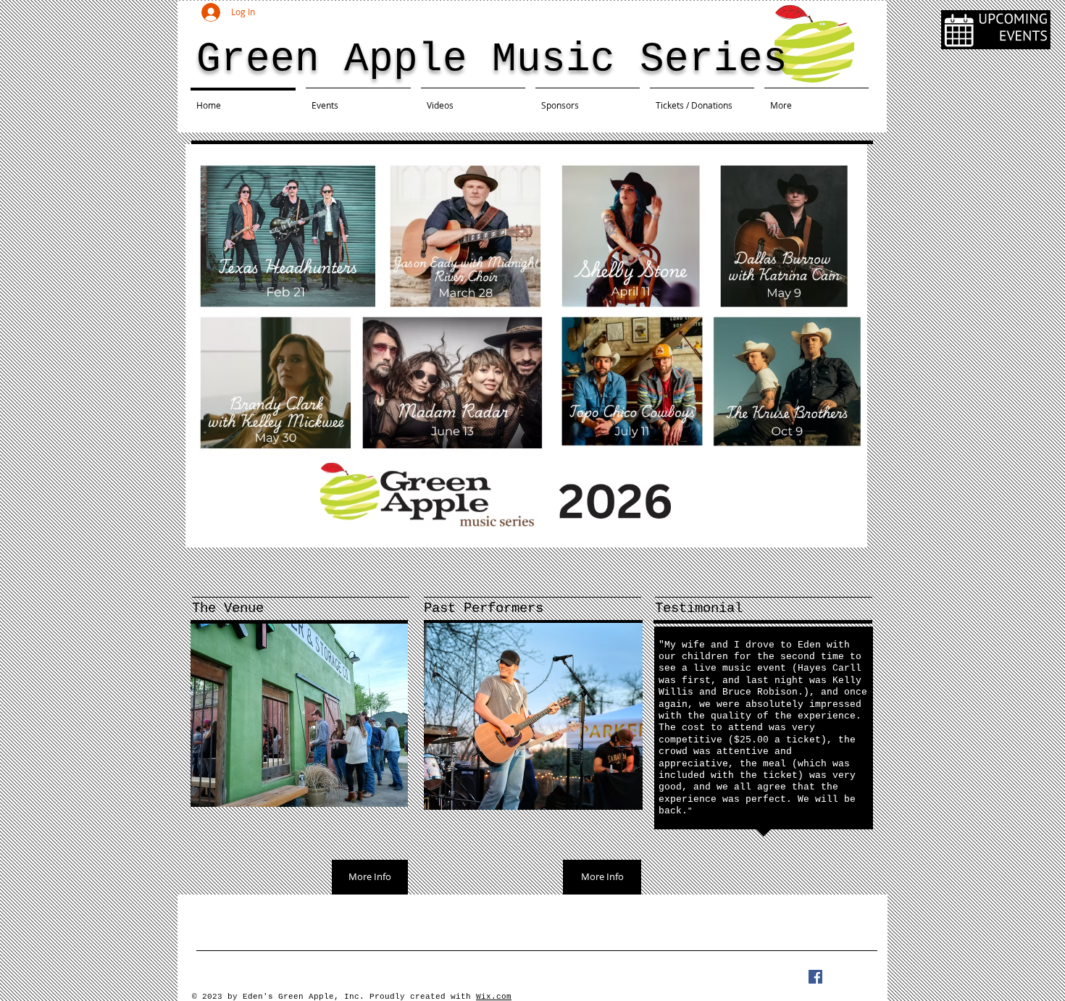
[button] (632, 407)
